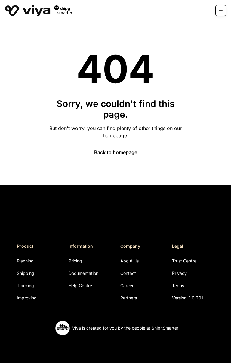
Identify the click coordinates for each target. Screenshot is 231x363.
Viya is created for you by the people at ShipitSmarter (125, 327)
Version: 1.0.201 (187, 297)
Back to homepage (115, 152)
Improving (27, 297)
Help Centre (80, 285)
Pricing (75, 260)
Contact (128, 273)
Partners (128, 297)
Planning (25, 260)
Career (127, 285)
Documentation (83, 273)
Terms (178, 285)
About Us (129, 260)
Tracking (25, 285)
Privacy (179, 273)
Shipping (25, 273)
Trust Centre (184, 260)
